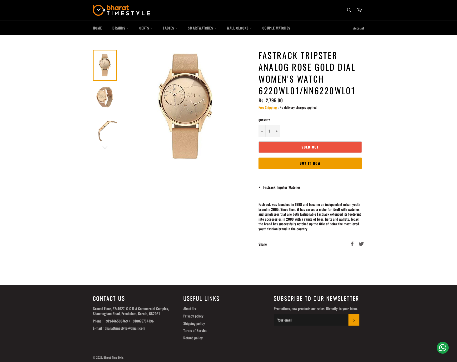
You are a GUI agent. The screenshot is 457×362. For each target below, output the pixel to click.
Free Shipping (267, 107)
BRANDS (119, 27)
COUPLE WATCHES (276, 27)
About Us (189, 308)
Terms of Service (195, 330)
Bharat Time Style (114, 357)
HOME (97, 27)
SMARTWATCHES (201, 27)
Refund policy (193, 337)
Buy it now (310, 163)
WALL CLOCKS (238, 27)
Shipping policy (194, 323)
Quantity (264, 120)
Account (358, 27)
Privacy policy (193, 315)
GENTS (144, 27)
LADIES (169, 27)
